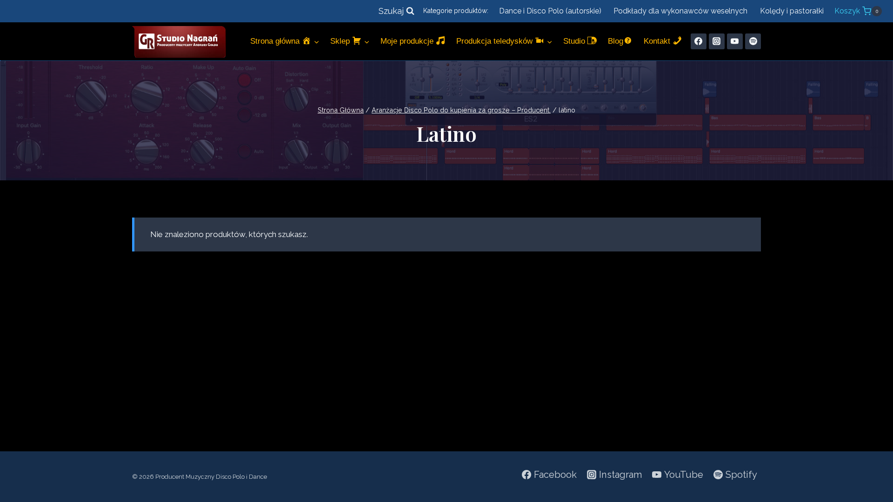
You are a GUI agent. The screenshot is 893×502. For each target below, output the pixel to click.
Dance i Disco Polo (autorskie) (550, 11)
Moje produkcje (408, 41)
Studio (575, 41)
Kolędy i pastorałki (792, 11)
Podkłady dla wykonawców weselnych (680, 11)
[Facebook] (698, 41)
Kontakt (658, 41)
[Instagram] (717, 41)
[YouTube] (735, 41)
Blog (615, 41)
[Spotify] (753, 41)
